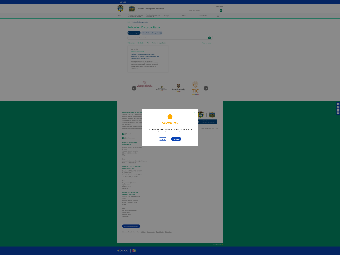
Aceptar (163, 139)
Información (176, 139)
